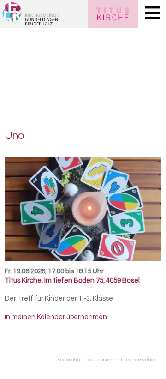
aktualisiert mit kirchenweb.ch (122, 359)
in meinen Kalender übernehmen (56, 316)
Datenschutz (69, 359)
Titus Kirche (72, 280)
